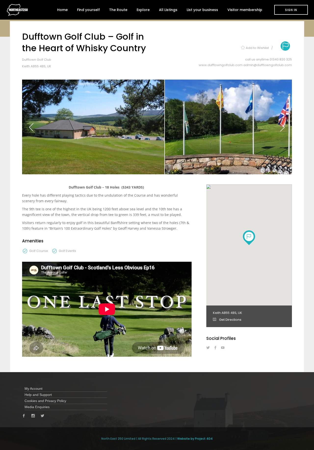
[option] (93, 127)
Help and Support (38, 395)
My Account (33, 389)
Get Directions (229, 319)
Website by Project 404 (195, 439)
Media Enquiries (37, 407)
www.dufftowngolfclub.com (221, 65)
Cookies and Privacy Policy (45, 401)
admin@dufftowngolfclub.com (267, 65)
